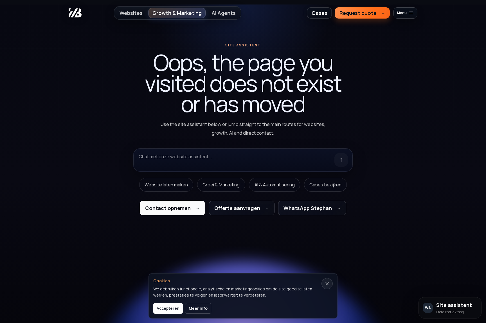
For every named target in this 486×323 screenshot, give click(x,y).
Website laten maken (166, 185)
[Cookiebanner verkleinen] (327, 283)
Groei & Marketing (221, 185)
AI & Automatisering (275, 185)
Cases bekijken (325, 185)
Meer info (198, 308)
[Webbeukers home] (75, 12)
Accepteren (168, 308)
